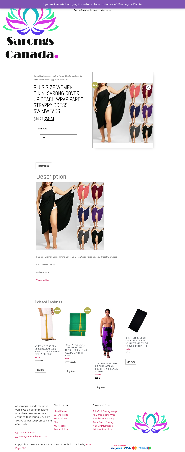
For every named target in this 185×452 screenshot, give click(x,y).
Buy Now (42, 128)
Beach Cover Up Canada (85, 10)
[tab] (43, 165)
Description (43, 165)
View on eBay (42, 280)
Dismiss (137, 4)
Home (36, 76)
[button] (52, 138)
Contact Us (106, 10)
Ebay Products (44, 76)
